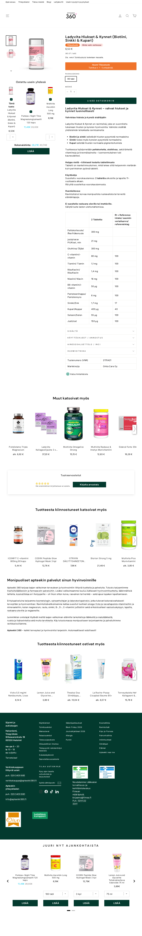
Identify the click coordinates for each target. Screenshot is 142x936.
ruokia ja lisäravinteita (18, 620)
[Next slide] (134, 881)
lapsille (128, 607)
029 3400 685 (18, 775)
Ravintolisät (104, 727)
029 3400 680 (18, 794)
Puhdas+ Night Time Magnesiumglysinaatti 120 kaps (31, 119)
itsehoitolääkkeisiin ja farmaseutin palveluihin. (31, 590)
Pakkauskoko (72, 74)
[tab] (68, 910)
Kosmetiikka (104, 723)
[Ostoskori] (134, 16)
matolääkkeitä (105, 617)
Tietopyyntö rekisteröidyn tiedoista (50, 749)
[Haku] (127, 16)
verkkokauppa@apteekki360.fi (21, 780)
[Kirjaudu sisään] (120, 16)
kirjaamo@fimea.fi (82, 797)
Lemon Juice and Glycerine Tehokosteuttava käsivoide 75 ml (117, 879)
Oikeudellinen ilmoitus (49, 744)
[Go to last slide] (8, 881)
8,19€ (55, 881)
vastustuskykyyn (114, 607)
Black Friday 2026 (74, 727)
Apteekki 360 (14, 587)
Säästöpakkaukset (74, 723)
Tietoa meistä (38, 2)
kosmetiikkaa (23, 594)
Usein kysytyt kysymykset (77, 2)
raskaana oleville (15, 610)
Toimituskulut (80, 57)
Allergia (69, 735)
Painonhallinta (105, 735)
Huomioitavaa (77, 351)
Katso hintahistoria (79, 374)
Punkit (68, 740)
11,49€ (21, 884)
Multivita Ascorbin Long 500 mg (50, 108)
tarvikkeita (47, 620)
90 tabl (70, 79)
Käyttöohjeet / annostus (85, 338)
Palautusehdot (45, 735)
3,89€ (117, 886)
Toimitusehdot (45, 727)
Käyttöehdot (44, 723)
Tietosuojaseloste (47, 740)
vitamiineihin (124, 604)
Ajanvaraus (11, 2)
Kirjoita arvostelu (89, 484)
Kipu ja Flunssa (106, 731)
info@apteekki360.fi (16, 799)
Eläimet (102, 748)
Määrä (68, 87)
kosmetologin (43, 600)
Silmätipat (103, 744)
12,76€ (86, 881)
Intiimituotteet (105, 740)
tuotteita (87, 587)
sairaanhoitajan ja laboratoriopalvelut (70, 600)
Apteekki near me (107, 752)
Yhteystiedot (24, 2)
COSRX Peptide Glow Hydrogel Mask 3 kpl (86, 876)
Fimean (76, 791)
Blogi (49, 2)
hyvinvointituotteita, (107, 590)
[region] (71, 881)
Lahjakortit (58, 2)
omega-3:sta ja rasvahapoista (103, 604)
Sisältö (73, 331)
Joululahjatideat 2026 (75, 731)
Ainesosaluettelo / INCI (84, 344)
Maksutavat (44, 731)
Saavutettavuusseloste (49, 759)
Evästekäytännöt (46, 755)
